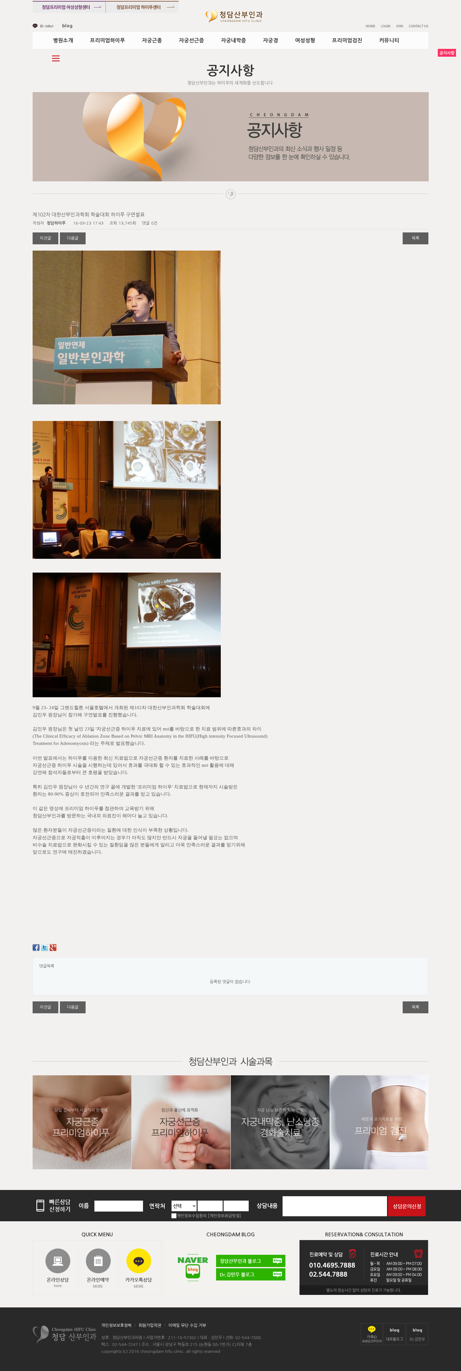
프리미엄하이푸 (107, 40)
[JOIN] (399, 26)
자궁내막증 (233, 40)
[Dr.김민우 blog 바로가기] (417, 1334)
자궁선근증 (191, 40)
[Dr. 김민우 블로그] (250, 1274)
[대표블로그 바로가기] (394, 1334)
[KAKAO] (43, 26)
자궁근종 (152, 40)
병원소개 (63, 40)
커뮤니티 (389, 40)
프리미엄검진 (347, 40)
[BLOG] (67, 26)
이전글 (45, 238)
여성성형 (305, 40)
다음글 (72, 238)
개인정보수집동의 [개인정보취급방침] (209, 1216)
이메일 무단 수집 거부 (187, 1325)
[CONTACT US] (418, 26)
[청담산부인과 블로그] (250, 1261)
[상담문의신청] (407, 1206)
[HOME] (370, 26)
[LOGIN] (385, 26)
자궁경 (270, 40)
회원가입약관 (150, 1325)
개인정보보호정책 (116, 1325)
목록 (415, 238)
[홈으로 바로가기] (234, 16)
